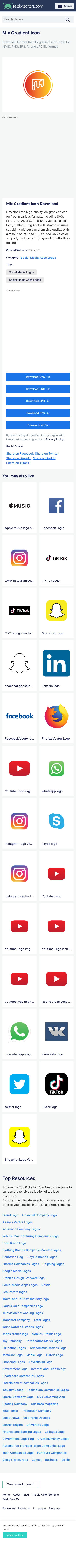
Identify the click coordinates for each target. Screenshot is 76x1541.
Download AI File (38, 425)
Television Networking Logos (22, 1313)
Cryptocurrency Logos (53, 1439)
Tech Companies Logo (18, 1453)
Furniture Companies (52, 1453)
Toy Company (12, 1341)
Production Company (36, 1411)
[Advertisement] (38, 157)
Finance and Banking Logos (21, 1432)
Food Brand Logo (14, 1243)
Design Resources (15, 1460)
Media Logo (34, 1355)
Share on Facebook (20, 453)
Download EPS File (38, 413)
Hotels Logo (54, 1355)
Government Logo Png (18, 1439)
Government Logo (14, 1369)
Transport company (16, 1320)
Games (36, 1460)
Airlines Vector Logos (17, 1222)
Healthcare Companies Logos (23, 1376)
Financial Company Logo (39, 1215)
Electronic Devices (36, 1418)
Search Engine (12, 1425)
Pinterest (54, 1508)
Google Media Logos (16, 1271)
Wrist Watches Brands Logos (22, 1327)
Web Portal (10, 1411)
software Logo (12, 1355)
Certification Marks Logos (44, 1341)
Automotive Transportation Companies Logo (33, 1446)
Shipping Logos (53, 1264)
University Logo (38, 1425)
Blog (26, 1494)
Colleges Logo (55, 1432)
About (16, 1494)
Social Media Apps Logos (38, 257)
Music (65, 1460)
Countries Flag (12, 1257)
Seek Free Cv (10, 1499)
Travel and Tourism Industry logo (25, 1299)
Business (51, 1460)
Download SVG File (38, 376)
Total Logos (42, 1320)
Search (69, 20)
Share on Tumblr (17, 463)
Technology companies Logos (48, 1390)
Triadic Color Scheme (45, 1494)
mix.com (34, 250)
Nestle (45, 1285)
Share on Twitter (47, 453)
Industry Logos (12, 1390)
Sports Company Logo (18, 1397)
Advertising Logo (40, 1362)
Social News (11, 1418)
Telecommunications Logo (47, 1348)
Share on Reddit (44, 458)
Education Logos (14, 1348)
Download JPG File (38, 401)
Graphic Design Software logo (23, 1278)
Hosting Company (14, 1404)
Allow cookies (15, 1535)
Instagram (39, 1508)
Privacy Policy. (55, 439)
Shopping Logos (13, 1362)
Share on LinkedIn (18, 458)
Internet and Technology (48, 1369)
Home (6, 1494)
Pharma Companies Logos (20, 1264)
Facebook (24, 1508)
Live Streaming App (51, 1397)
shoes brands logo (15, 1334)
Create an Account (20, 1484)
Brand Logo (10, 1215)
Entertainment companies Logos (25, 1383)
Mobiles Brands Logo (46, 1334)
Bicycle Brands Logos (42, 1257)
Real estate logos (14, 1292)
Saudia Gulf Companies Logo (22, 1306)
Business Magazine (44, 1404)
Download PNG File (38, 389)
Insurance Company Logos (21, 1229)
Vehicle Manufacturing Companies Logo (30, 1236)
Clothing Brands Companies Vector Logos (31, 1250)
